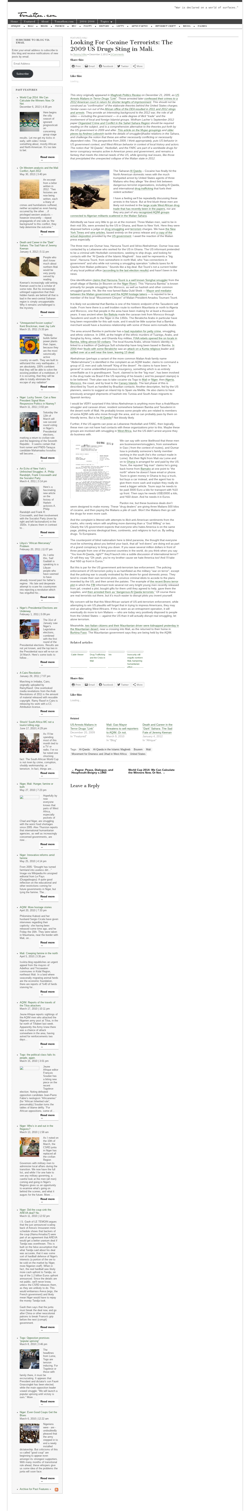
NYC (74, 26)
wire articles (97, 232)
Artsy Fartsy (139, 26)
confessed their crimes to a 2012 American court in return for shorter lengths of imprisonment (124, 100)
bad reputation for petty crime (142, 331)
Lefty (120, 26)
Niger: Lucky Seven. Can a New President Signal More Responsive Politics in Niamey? (38, 400)
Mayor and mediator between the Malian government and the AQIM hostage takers (120, 292)
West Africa (124, 430)
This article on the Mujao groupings (139, 130)
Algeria (169, 379)
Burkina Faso (78, 632)
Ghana (131, 461)
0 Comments (117, 54)
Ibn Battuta (110, 314)
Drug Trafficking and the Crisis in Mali (97, 657)
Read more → (47, 158)
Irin (110, 654)
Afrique (16, 26)
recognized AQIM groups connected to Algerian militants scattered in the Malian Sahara (119, 214)
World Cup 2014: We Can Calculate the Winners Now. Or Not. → (151, 771)
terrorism (135, 229)
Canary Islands (128, 383)
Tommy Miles (80, 54)
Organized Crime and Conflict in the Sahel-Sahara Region (114, 123)
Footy (88, 26)
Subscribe (22, 73)
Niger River (129, 283)
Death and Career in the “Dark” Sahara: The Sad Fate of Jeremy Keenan (38, 245)
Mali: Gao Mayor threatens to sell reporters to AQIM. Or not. (122, 728)
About (45, 21)
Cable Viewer (77, 654)
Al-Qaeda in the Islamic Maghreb (111, 749)
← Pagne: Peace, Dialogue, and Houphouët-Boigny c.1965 (92, 771)
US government (121, 236)
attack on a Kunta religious (144, 348)
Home (14, 21)
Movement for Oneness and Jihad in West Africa (99, 754)
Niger (44, 26)
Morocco (75, 383)
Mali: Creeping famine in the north (39, 953)
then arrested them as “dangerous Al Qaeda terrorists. (121, 592)
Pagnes (202, 26)
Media (186, 26)
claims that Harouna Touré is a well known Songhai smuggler (130, 280)
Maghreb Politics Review (126, 95)
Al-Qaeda (84, 749)
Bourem (138, 749)
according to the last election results (126, 270)
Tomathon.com (64, 21)
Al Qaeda (136, 170)
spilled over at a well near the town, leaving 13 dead (102, 352)
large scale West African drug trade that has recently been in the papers (146, 207)
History (104, 26)
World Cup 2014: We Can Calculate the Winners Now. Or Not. (37, 100)
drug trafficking (144, 188)
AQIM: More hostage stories (36, 907)
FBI (93, 584)
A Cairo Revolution (30, 673)
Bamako (146, 468)
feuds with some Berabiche (100, 348)
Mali (30, 26)
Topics (105, 21)
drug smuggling (114, 229)
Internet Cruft (165, 26)
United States (138, 754)
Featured (29, 21)
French (59, 26)
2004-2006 (87, 21)
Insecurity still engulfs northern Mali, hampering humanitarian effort (135, 660)
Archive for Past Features (34, 1489)
